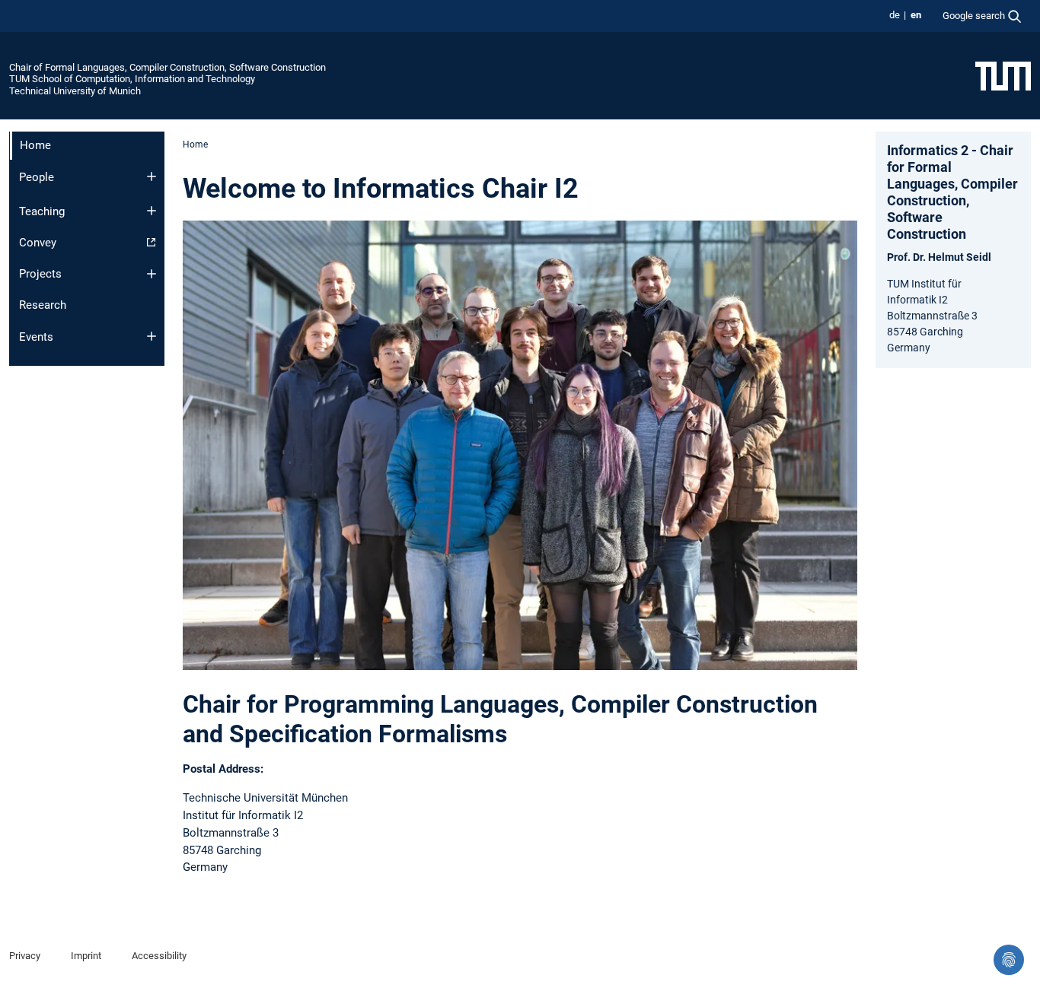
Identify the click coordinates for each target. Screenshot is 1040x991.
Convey (37, 242)
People (36, 177)
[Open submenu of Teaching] (151, 211)
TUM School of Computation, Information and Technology (132, 78)
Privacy (24, 955)
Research (42, 305)
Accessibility (159, 955)
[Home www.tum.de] (1003, 75)
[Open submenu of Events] (151, 336)
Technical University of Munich (75, 91)
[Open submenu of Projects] (151, 274)
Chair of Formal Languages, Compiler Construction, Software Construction (167, 67)
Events (36, 337)
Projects (40, 274)
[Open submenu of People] (151, 176)
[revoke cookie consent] (1009, 960)
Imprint (86, 955)
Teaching (42, 211)
